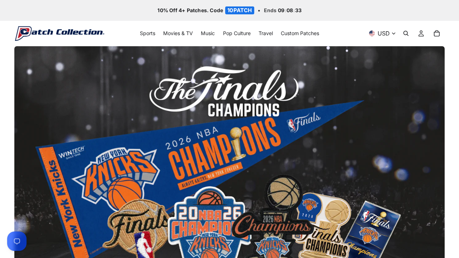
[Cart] (437, 34)
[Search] (406, 34)
